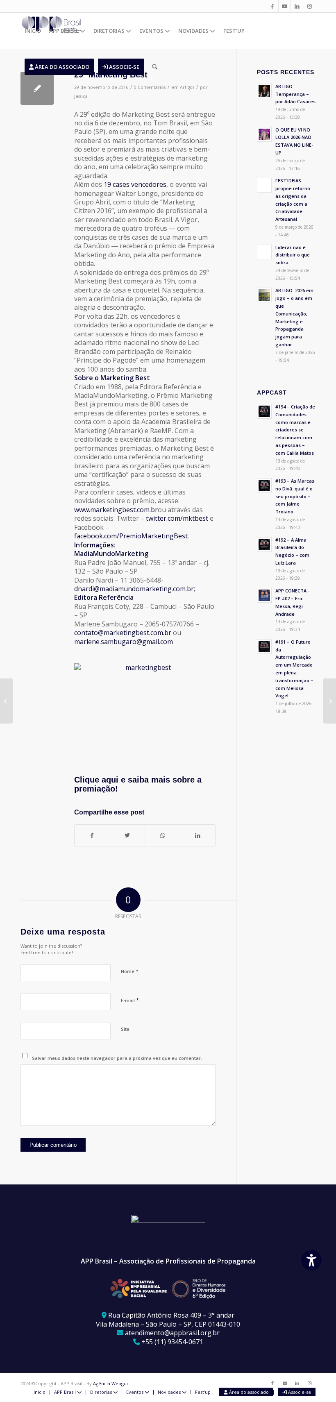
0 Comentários (150, 87)
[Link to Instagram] (309, 6)
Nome (129, 971)
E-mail (130, 1000)
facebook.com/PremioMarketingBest (131, 535)
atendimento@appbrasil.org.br (172, 1332)
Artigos (187, 87)
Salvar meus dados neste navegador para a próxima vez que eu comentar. (117, 1058)
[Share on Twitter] (127, 835)
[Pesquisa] (154, 67)
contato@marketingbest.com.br (122, 632)
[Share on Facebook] (92, 835)
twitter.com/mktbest (177, 518)
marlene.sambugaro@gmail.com (123, 641)
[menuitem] (32, 31)
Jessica (81, 96)
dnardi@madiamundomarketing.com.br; (134, 588)
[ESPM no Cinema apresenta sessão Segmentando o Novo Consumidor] (329, 701)
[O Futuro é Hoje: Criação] (6, 701)
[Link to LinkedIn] (297, 6)
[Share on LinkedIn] (197, 835)
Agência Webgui (110, 1383)
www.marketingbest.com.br (116, 509)
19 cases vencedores (135, 184)
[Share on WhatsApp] (162, 835)
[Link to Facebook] (272, 6)
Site (125, 1029)
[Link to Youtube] (285, 6)
